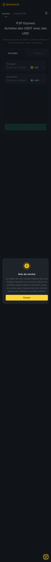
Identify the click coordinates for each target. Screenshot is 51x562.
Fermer (26, 297)
